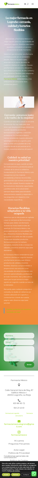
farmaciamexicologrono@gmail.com (19, 424)
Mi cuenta (19, 441)
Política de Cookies (19, 461)
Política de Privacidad (19, 453)
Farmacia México (10, 79)
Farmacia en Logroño (12, 413)
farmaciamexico (19, 433)
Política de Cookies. (13, 471)
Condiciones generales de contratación (16, 457)
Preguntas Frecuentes (19, 444)
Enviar (29, 365)
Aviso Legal (19, 450)
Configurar (26, 474)
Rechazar (15, 474)
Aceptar (6, 474)
